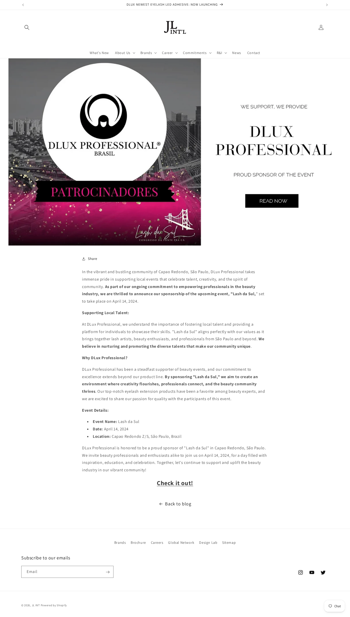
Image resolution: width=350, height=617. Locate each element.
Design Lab (208, 542)
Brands (120, 542)
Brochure (138, 542)
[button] (27, 27)
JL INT (36, 605)
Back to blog (178, 504)
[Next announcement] (327, 5)
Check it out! (175, 483)
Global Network (181, 542)
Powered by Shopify (54, 605)
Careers (157, 542)
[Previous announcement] (23, 5)
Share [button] (92, 258)
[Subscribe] (107, 572)
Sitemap (229, 542)
